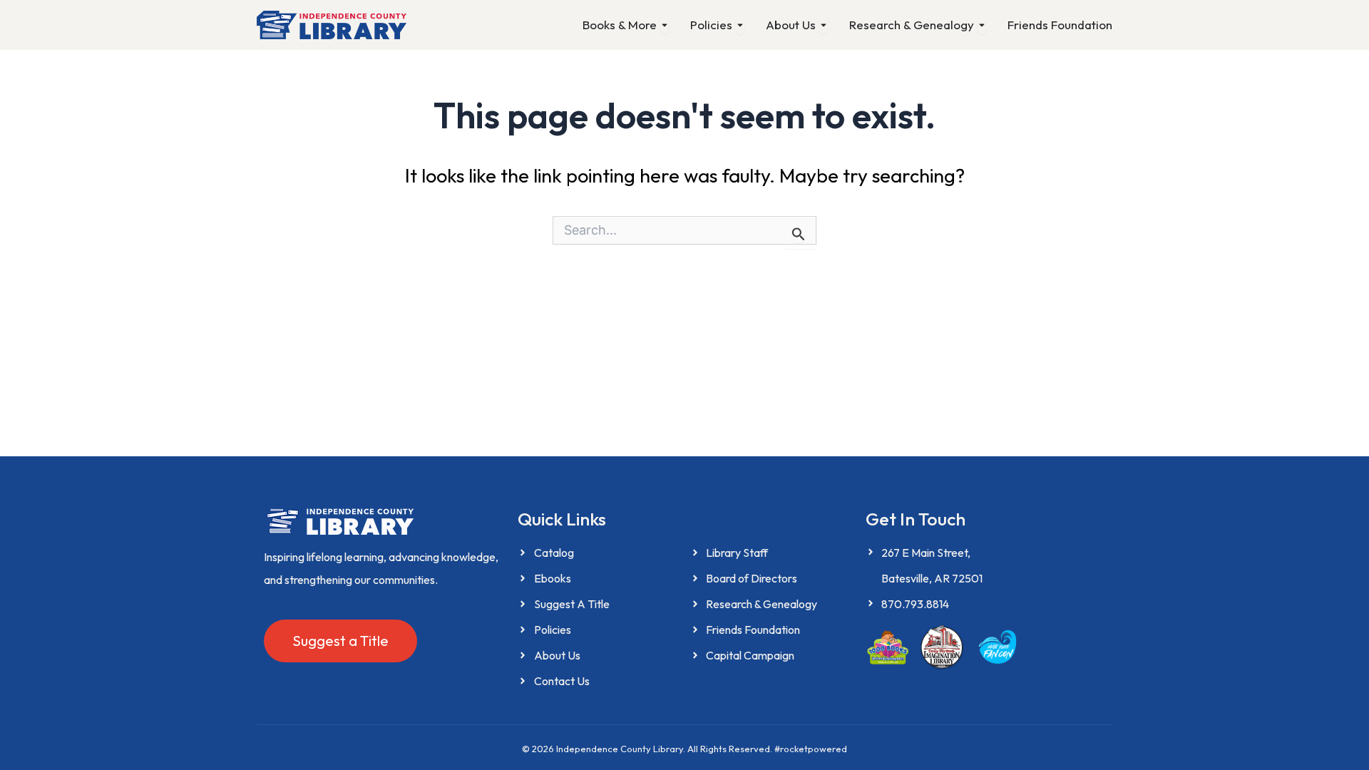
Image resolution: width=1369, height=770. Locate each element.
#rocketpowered (810, 748)
